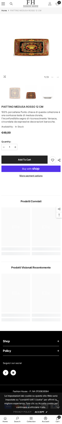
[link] (15, 249)
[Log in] (49, 3)
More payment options (31, 175)
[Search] (11, 4)
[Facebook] (5, 372)
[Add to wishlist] (52, 160)
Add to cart (24, 159)
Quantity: (6, 141)
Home (4, 10)
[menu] (3, 4)
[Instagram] (13, 372)
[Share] (58, 160)
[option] (31, 47)
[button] (52, 77)
